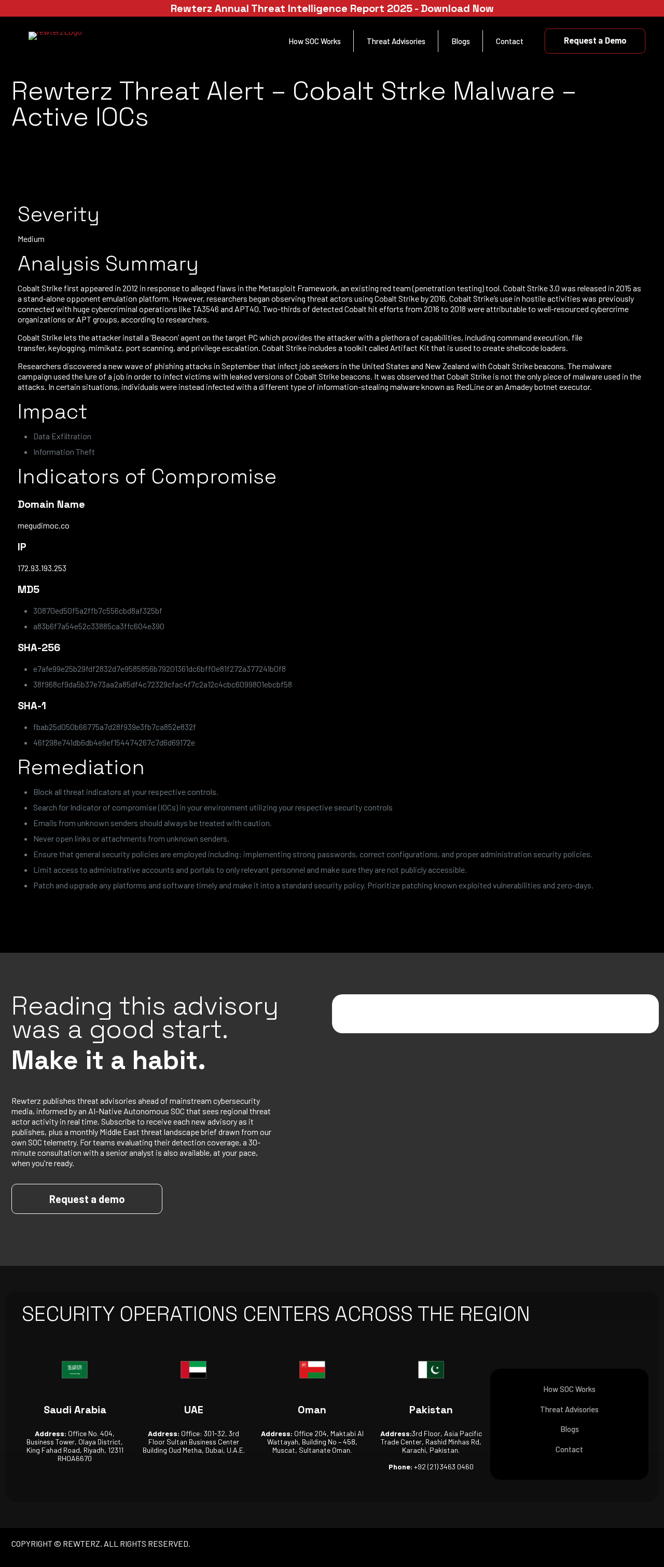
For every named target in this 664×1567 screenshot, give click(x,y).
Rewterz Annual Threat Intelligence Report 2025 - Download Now (332, 8)
